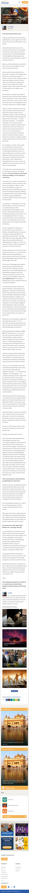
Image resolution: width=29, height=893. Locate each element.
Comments (19, 700)
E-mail (16, 700)
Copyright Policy (4, 872)
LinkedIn (11, 700)
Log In (2, 880)
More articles (14, 691)
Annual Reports (18, 867)
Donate (25, 2)
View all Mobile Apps (7, 816)
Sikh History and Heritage (11, 697)
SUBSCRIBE (4, 859)
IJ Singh (11, 26)
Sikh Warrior (18, 697)
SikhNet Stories (11, 811)
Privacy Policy (3, 870)
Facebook (7, 700)
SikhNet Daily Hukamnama (13, 805)
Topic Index (17, 870)
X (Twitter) (9, 700)
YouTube (14, 887)
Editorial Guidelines (4, 876)
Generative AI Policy (4, 874)
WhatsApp (14, 700)
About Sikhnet (3, 867)
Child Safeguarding (4, 878)
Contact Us (3, 869)
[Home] (5, 2)
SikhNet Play (10, 799)
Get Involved (18, 869)
